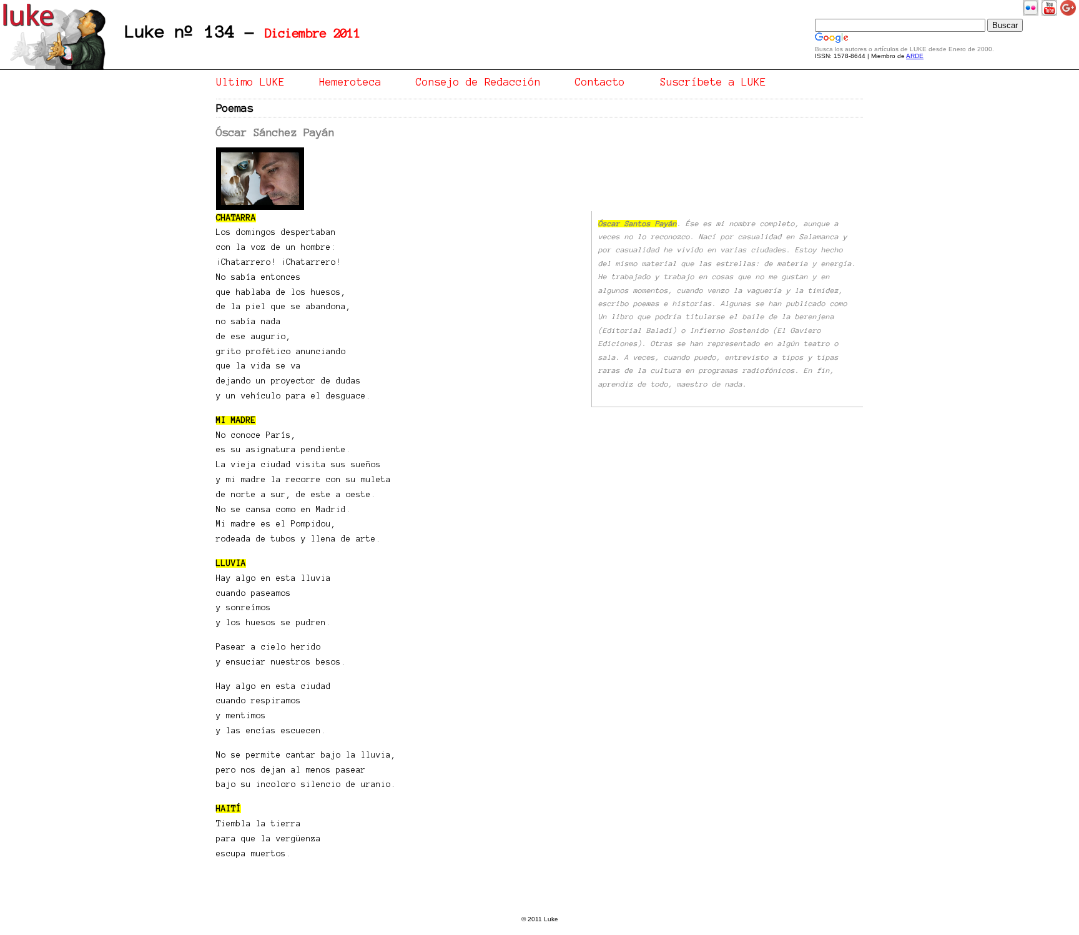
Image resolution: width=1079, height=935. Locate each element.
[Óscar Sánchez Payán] (260, 207)
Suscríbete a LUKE (713, 81)
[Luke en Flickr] (1030, 13)
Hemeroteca (350, 81)
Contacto (600, 81)
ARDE (915, 55)
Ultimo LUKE (250, 81)
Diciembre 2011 (313, 33)
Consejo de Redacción (478, 81)
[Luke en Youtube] (1049, 13)
